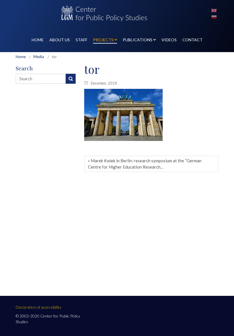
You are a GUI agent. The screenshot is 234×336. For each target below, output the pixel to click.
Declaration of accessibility (38, 307)
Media (38, 56)
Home (21, 56)
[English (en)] (214, 10)
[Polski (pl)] (214, 16)
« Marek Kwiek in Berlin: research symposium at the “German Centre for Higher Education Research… (144, 163)
